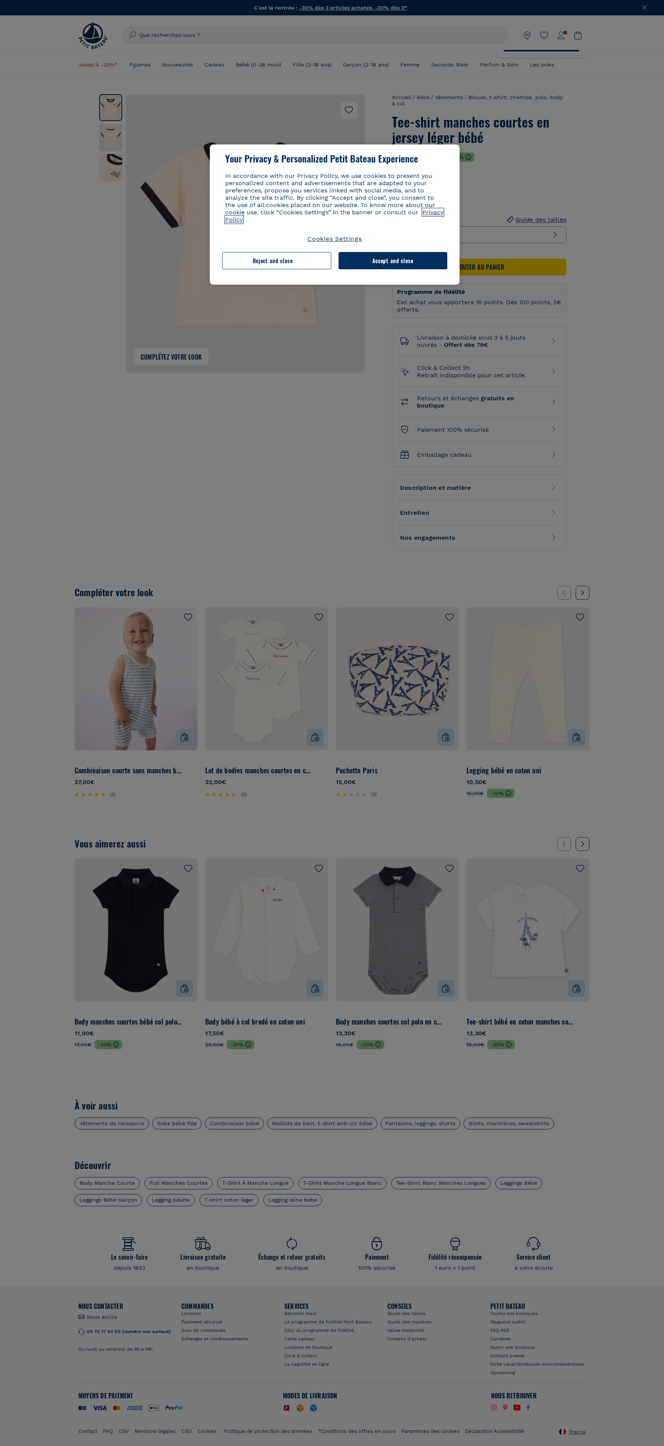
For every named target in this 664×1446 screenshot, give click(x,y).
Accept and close (392, 261)
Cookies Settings (334, 238)
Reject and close (273, 261)
